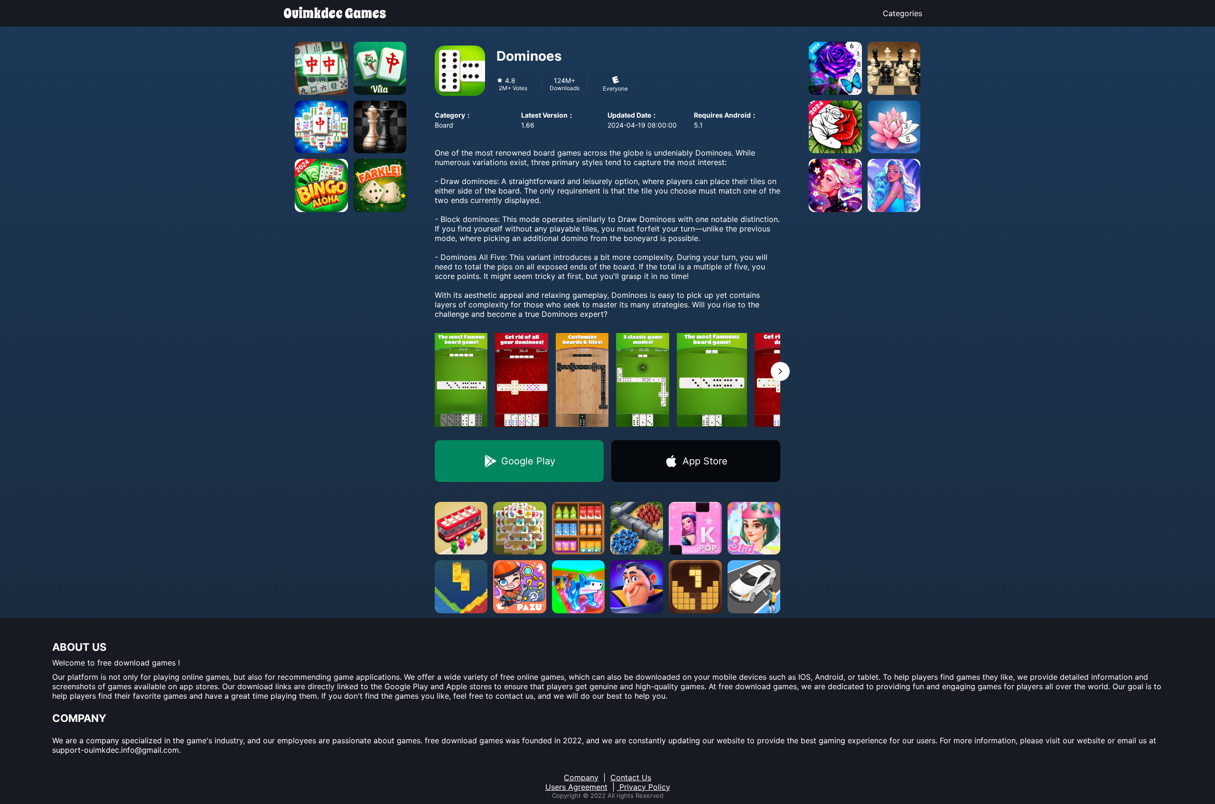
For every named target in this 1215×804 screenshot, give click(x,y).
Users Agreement (576, 787)
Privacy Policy (643, 787)
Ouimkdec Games (334, 13)
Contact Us (630, 777)
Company (581, 777)
